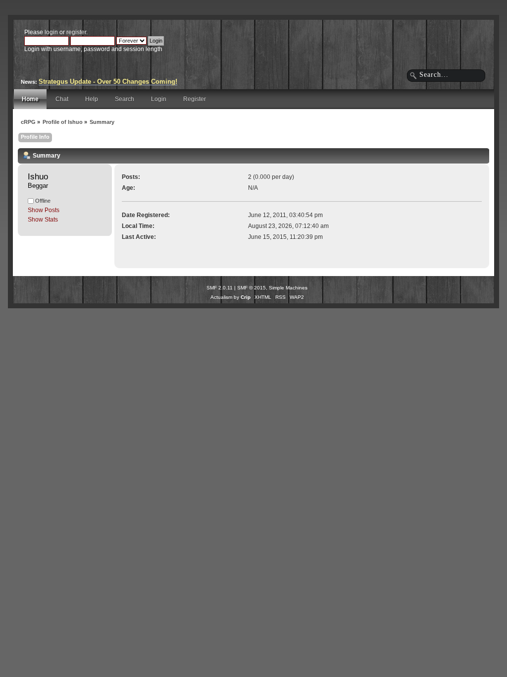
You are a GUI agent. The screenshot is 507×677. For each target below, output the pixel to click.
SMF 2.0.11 (219, 287)
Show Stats (43, 219)
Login (158, 99)
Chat (61, 99)
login (51, 32)
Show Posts (43, 210)
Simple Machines (288, 287)
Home (30, 99)
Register (194, 99)
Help (91, 99)
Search (124, 99)
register (76, 32)
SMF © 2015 (251, 287)
